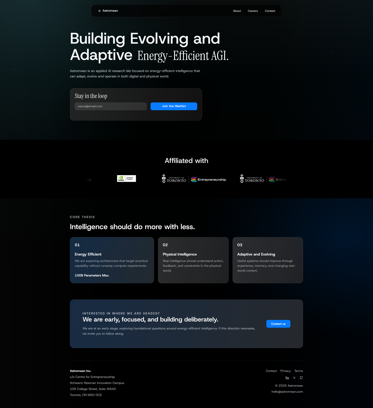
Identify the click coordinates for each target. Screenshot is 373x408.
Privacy (286, 371)
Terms (298, 371)
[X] (294, 379)
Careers (253, 11)
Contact (270, 11)
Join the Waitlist (174, 106)
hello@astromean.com (287, 392)
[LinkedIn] (287, 379)
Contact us (278, 324)
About (237, 11)
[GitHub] (301, 379)
